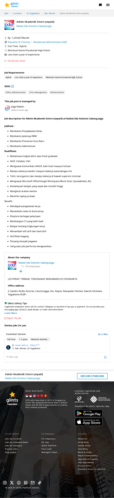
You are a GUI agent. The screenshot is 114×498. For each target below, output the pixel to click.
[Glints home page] (11, 4)
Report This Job (14, 318)
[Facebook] (19, 482)
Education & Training (19, 42)
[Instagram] (5, 482)
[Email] (32, 482)
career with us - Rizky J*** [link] (27, 345)
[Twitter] (12, 482)
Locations (17, 13)
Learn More (10, 313)
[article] (57, 345)
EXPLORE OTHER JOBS (92, 376)
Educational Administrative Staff (50, 42)
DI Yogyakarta (33, 13)
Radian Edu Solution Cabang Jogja (34, 26)
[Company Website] (21, 271)
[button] (100, 5)
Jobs (6, 13)
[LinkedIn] (26, 482)
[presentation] (11, 4)
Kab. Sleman (49, 13)
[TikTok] (39, 482)
